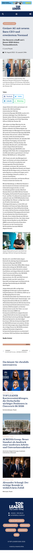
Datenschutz (11, 530)
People (10, 48)
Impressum (22, 530)
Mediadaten (25, 525)
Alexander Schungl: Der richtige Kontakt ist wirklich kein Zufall (15, 485)
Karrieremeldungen (8, 410)
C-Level (5, 48)
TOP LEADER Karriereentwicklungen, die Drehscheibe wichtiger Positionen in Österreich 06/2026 (15, 400)
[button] (2, 14)
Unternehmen (6, 452)
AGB (16, 535)
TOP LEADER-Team (10, 525)
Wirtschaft (13, 452)
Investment (22, 451)
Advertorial (5, 451)
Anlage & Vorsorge (14, 451)
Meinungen (5, 491)
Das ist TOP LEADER (16, 520)
